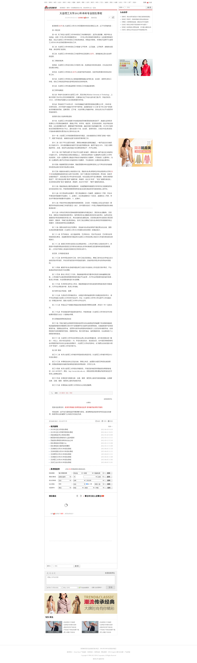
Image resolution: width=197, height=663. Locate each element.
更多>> (110, 426)
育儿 (101, 2)
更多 (134, 2)
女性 (120, 2)
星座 (111, 2)
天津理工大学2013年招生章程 (61, 460)
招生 (67, 393)
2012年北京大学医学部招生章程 (62, 432)
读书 (87, 2)
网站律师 (104, 652)
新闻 (50, 2)
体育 (55, 2)
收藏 (115, 2)
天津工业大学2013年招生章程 (61, 462)
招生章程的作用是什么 (58, 443)
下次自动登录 (85, 587)
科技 (69, 2)
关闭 (111, 421)
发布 (110, 587)
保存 (98, 421)
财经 (64, 2)
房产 (129, 2)
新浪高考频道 (70, 407)
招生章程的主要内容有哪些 (60, 446)
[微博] (60, 26)
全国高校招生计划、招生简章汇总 (81, 8)
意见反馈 (51, 421)
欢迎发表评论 (108, 399)
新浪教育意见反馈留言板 (88, 648)
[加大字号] (113, 17)
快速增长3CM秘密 (69, 622)
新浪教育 (62, 8)
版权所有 (101, 659)
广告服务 (83, 652)
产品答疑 (127, 652)
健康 (106, 2)
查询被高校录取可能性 (95, 407)
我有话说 (94, 18)
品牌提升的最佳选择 (70, 625)
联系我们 (90, 652)
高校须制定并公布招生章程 (60, 435)
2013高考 (62, 393)
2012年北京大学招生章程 (59, 429)
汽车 (125, 2)
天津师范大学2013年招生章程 (61, 454)
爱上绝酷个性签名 (69, 632)
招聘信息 (97, 652)
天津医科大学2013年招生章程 (61, 457)
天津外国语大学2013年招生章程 (62, 451)
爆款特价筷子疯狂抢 (70, 627)
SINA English (112, 652)
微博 (78, 2)
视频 (73, 2)
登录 (62, 513)
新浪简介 (69, 652)
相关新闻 (54, 426)
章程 (71, 393)
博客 (83, 2)
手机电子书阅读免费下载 (71, 630)
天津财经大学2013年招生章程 (61, 449)
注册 (144, 2)
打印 (105, 421)
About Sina (77, 652)
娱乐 (59, 2)
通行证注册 (120, 652)
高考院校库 (55, 469)
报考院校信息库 (80, 407)
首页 (45, 2)
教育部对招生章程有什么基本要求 (62, 438)
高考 (68, 8)
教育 (92, 2)
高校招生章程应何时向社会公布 (62, 440)
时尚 (97, 2)
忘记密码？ (98, 587)
